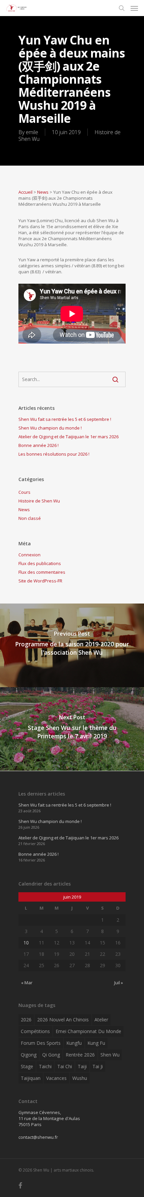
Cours (24, 492)
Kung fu (96, 1043)
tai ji (97, 1066)
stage (27, 1066)
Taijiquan (31, 1078)
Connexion (29, 555)
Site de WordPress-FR (40, 581)
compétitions (35, 1031)
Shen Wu (110, 1054)
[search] (121, 8)
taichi (45, 1066)
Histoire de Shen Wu (39, 501)
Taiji (82, 1066)
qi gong (51, 1054)
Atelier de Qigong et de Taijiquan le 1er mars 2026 (68, 437)
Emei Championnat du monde (88, 1031)
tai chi (64, 1066)
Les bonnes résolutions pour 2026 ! (53, 454)
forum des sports (41, 1043)
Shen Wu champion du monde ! (50, 428)
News (43, 192)
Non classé (29, 518)
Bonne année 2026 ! (38, 445)
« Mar (26, 983)
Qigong (29, 1054)
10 (26, 942)
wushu (79, 1078)
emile (32, 132)
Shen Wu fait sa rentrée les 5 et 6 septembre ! (64, 419)
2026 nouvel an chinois (63, 1019)
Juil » (118, 983)
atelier (101, 1019)
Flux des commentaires (41, 572)
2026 (26, 1019)
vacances (56, 1078)
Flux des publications (39, 563)
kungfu (74, 1043)
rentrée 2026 (80, 1054)
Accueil (25, 192)
